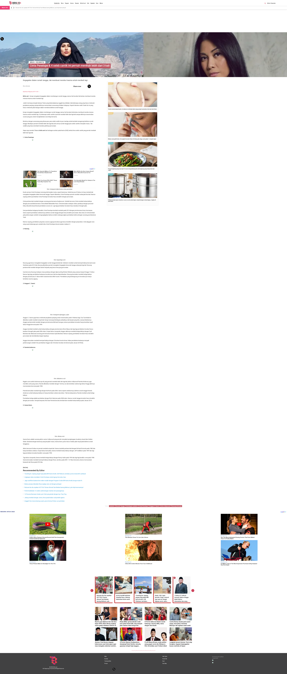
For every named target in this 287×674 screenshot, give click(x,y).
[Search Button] (265, 3)
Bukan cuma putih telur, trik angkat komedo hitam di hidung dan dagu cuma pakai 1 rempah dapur (132, 139)
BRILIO (32, 62)
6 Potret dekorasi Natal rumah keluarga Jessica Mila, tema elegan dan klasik (155, 623)
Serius (72, 3)
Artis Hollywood (165, 506)
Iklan (105, 656)
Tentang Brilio (107, 661)
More (101, 3)
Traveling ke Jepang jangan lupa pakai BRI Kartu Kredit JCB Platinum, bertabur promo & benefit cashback (55, 474)
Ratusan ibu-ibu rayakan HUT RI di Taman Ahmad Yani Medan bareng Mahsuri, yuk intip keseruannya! (53, 487)
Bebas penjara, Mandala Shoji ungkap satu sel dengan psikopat (42, 484)
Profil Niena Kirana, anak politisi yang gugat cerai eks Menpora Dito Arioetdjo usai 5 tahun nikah (156, 644)
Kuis (97, 3)
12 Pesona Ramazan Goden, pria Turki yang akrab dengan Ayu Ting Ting (45, 494)
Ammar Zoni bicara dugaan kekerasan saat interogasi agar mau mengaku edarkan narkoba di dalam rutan (105, 644)
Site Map (164, 663)
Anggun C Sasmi (154, 506)
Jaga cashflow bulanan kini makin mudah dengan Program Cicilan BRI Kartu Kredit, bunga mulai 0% (40, 7)
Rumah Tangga (120, 506)
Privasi (106, 663)
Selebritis (57, 3)
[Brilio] (15, 3)
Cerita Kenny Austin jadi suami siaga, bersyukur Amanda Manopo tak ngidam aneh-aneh (180, 623)
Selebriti (112, 506)
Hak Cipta (164, 656)
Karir (163, 661)
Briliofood (83, 3)
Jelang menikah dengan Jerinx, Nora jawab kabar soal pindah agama (44, 497)
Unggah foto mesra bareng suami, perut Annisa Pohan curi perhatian (44, 501)
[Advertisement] (143, 21)
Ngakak (93, 3)
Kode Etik (164, 658)
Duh (88, 3)
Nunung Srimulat (177, 506)
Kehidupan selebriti (132, 506)
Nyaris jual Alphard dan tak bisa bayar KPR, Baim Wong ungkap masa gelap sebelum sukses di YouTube (106, 624)
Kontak (106, 658)
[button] (12, 7)
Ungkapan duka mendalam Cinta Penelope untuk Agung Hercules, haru (45, 477)
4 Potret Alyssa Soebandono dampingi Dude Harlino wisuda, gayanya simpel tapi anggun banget (130, 644)
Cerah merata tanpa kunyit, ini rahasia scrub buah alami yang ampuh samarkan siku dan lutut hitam (132, 109)
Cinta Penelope (143, 506)
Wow (62, 3)
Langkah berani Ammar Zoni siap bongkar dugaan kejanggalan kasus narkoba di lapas (181, 644)
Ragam (67, 3)
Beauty (77, 3)
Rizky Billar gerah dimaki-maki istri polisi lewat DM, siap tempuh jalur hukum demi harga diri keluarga (131, 624)
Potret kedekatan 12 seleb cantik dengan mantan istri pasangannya (44, 491)
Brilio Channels (271, 3)
